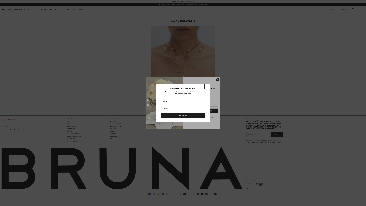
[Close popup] (207, 86)
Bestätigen (183, 115)
